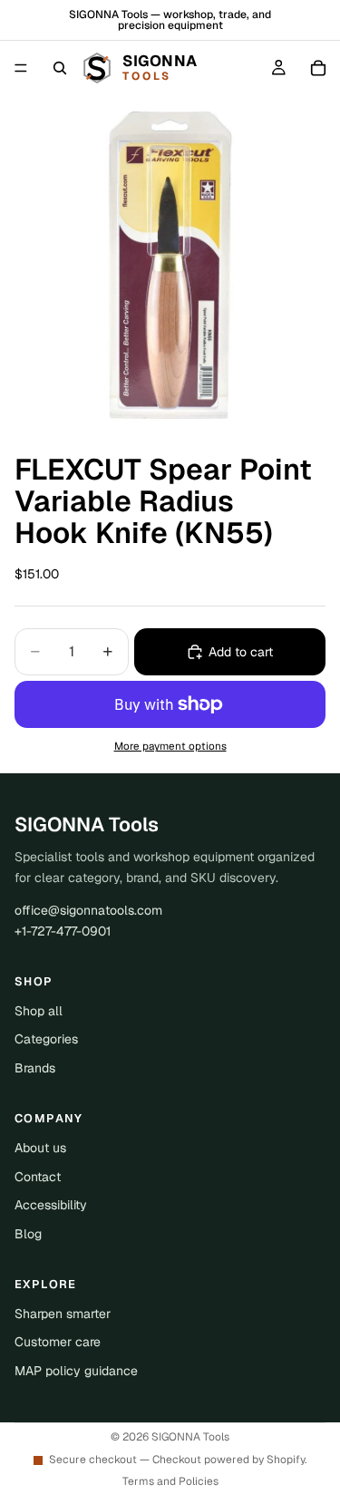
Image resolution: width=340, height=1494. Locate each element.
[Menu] (21, 68)
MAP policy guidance (76, 1371)
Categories (46, 1039)
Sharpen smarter (63, 1313)
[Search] (60, 68)
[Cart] (318, 68)
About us (40, 1148)
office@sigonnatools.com (88, 910)
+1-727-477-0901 (63, 931)
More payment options (170, 745)
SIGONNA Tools (190, 1437)
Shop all (39, 1011)
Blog (28, 1234)
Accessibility (51, 1205)
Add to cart (241, 652)
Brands (35, 1068)
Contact (38, 1177)
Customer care (58, 1342)
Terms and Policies (170, 1481)
